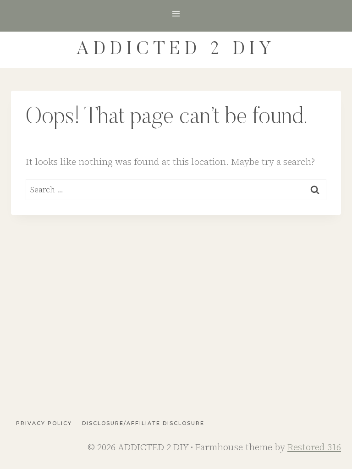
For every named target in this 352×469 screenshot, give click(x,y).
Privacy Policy (44, 423)
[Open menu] (176, 13)
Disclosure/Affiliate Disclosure (143, 423)
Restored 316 (314, 447)
